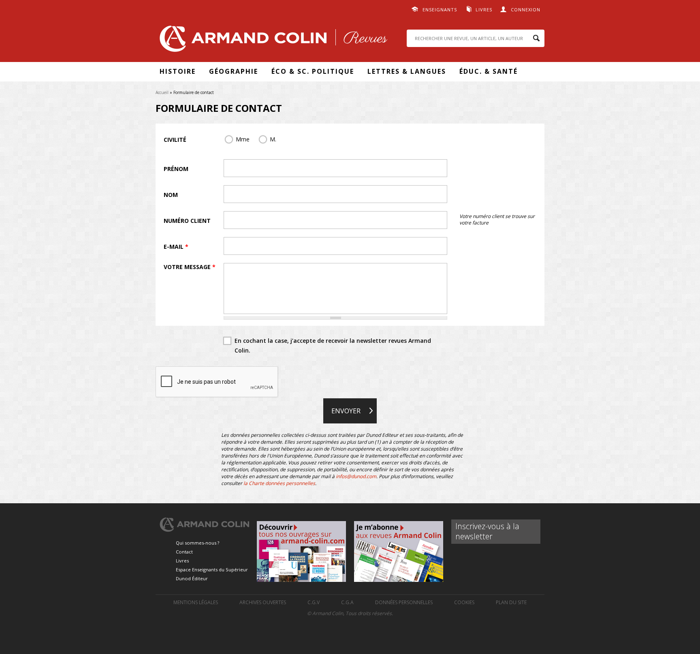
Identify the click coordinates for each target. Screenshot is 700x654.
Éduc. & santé (488, 71)
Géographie (233, 71)
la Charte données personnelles (279, 483)
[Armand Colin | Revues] (271, 41)
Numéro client (187, 220)
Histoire (178, 71)
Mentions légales (195, 602)
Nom (171, 195)
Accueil (162, 92)
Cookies (464, 602)
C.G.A (347, 602)
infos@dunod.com (356, 476)
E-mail (176, 246)
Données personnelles (404, 602)
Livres (484, 9)
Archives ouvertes (262, 602)
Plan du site (511, 602)
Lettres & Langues (406, 71)
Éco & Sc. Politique (312, 71)
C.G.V (313, 602)
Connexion (525, 9)
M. (273, 139)
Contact (184, 552)
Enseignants (440, 9)
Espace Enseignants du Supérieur (212, 569)
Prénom (176, 169)
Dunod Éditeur (192, 578)
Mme (243, 139)
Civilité (175, 139)
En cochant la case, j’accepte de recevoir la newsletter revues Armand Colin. (333, 345)
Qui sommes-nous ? (197, 543)
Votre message (190, 267)
